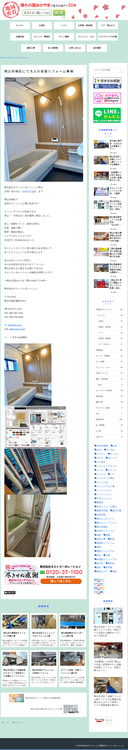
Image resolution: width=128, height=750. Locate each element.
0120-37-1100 (29, 191)
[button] (120, 69)
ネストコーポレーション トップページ (14, 57)
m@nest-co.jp (15, 325)
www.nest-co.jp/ (17, 329)
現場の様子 (11, 592)
